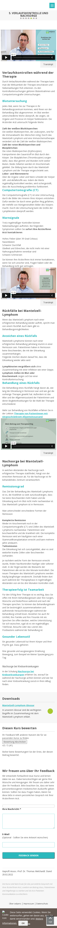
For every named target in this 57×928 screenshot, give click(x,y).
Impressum (29, 903)
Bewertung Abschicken (14, 741)
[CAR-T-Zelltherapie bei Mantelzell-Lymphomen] (3, 15)
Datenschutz (42, 903)
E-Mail (5, 834)
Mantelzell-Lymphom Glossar (18, 705)
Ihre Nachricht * (11, 809)
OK (23, 923)
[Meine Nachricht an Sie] (54, 15)
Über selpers (15, 903)
